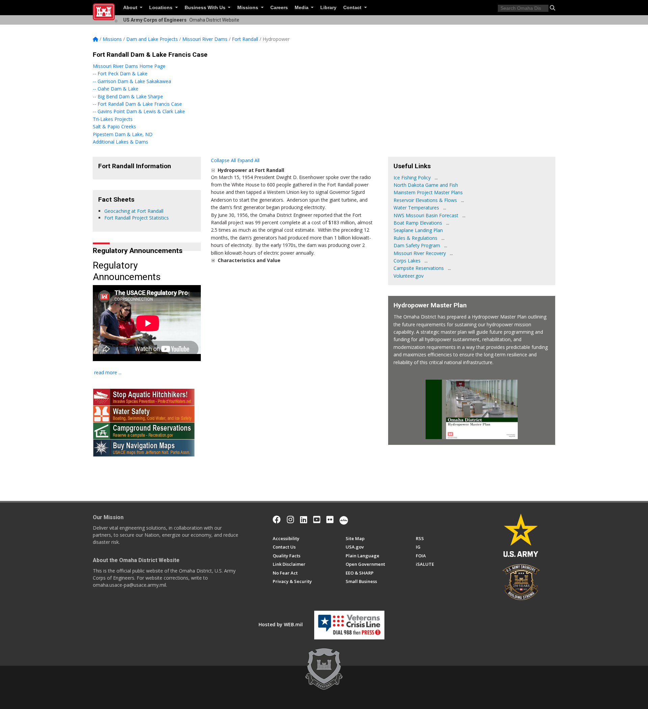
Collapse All (223, 160)
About (131, 7)
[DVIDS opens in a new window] (344, 519)
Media (302, 7)
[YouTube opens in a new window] (316, 519)
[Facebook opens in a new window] (277, 519)
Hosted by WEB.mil (281, 624)
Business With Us (206, 7)
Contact (353, 7)
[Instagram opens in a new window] (290, 519)
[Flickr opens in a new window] (329, 519)
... (436, 177)
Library (328, 7)
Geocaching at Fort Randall (133, 211)
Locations (161, 7)
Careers (279, 7)
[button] (552, 7)
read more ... (108, 372)
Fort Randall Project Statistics (136, 217)
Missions (248, 7)
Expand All (248, 160)
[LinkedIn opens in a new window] (303, 519)
